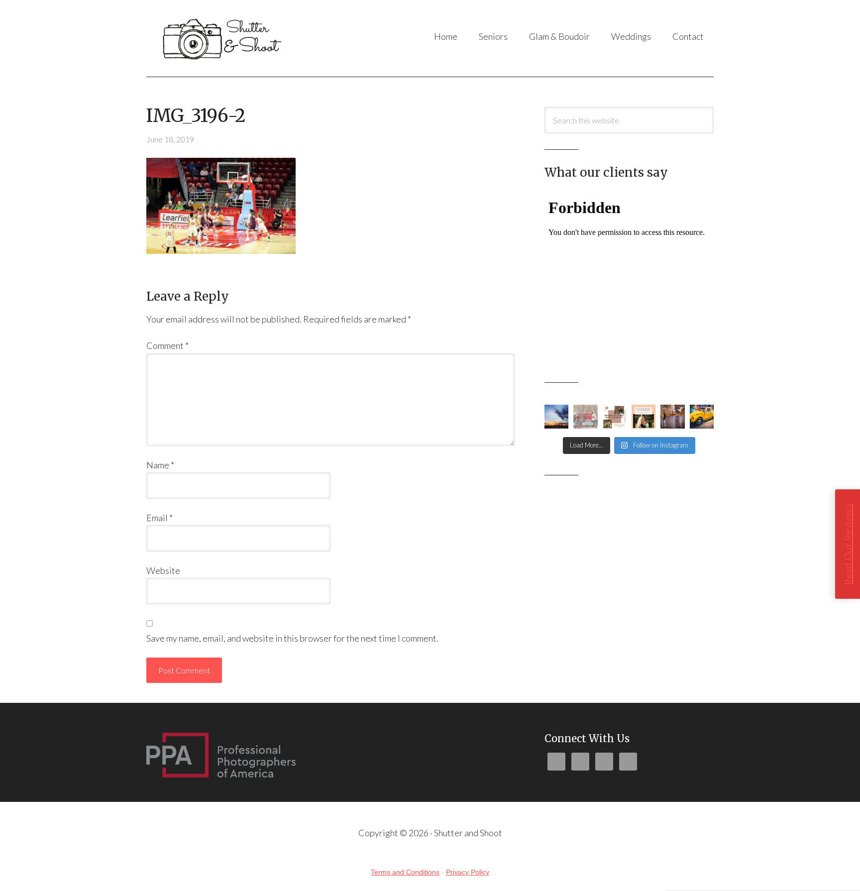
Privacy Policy (467, 872)
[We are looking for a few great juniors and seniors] (643, 417)
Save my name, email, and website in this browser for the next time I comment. (292, 638)
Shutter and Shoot (245, 38)
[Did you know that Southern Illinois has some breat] (672, 417)
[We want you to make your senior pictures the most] (615, 417)
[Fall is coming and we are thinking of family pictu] (585, 417)
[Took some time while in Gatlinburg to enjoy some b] (702, 417)
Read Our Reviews (848, 544)
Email (159, 517)
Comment (167, 345)
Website (163, 570)
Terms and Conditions (405, 872)
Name (160, 464)
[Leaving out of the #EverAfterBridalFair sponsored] (556, 417)
